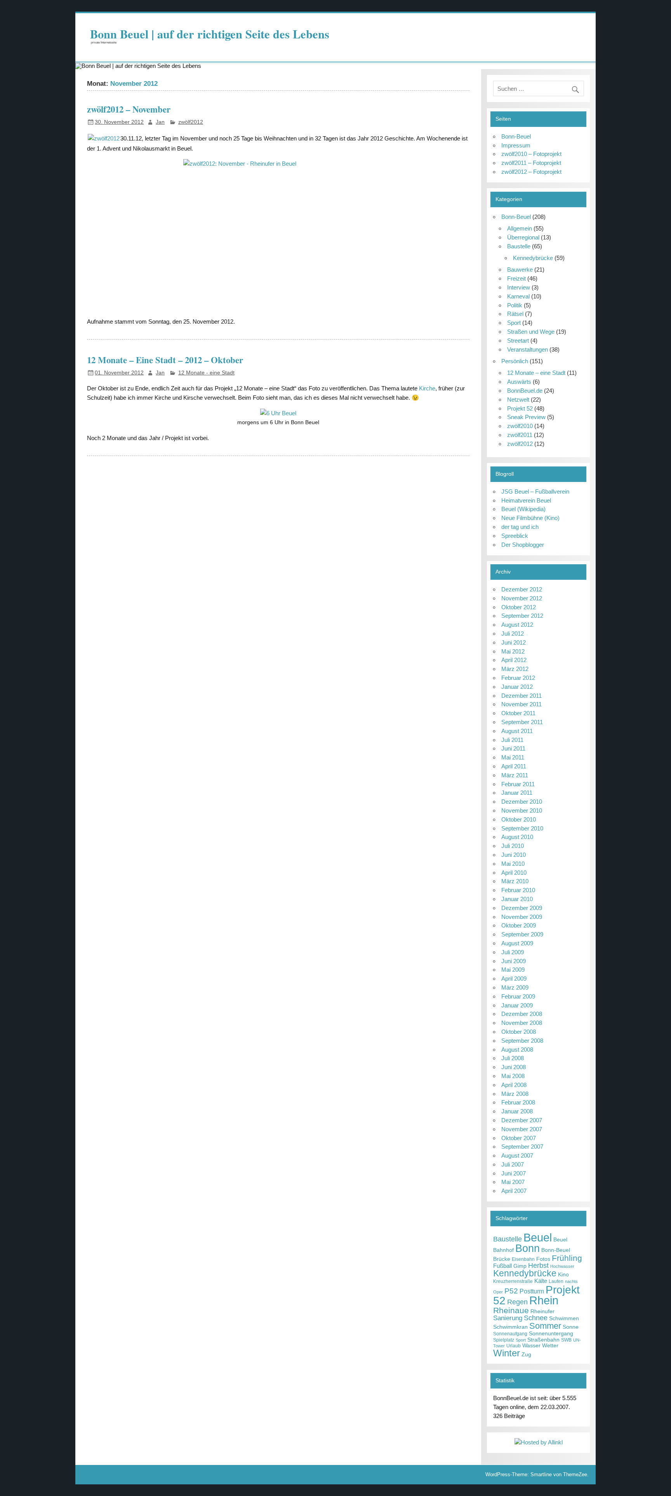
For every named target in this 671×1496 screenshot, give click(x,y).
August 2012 (517, 624)
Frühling (567, 1257)
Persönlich (514, 361)
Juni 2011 (513, 748)
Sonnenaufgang (510, 1334)
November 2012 (521, 598)
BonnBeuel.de (524, 390)
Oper (498, 1292)
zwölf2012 (190, 122)
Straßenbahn (543, 1340)
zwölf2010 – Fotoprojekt (531, 154)
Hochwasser (562, 1266)
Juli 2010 (512, 845)
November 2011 (521, 704)
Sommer (545, 1326)
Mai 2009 (513, 969)
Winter (506, 1353)
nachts (571, 1281)
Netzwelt (518, 399)
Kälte (540, 1281)
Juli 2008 (512, 1058)
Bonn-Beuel (516, 136)
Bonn (527, 1248)
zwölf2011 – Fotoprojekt (531, 162)
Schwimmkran (510, 1327)
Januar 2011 (516, 792)
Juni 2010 (513, 854)
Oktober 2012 (518, 607)
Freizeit (516, 278)
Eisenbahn (523, 1259)
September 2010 (522, 828)
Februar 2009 (518, 996)
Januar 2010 (517, 899)
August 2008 (517, 1049)
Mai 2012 (513, 651)
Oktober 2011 (518, 713)
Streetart (518, 340)
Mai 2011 (512, 757)
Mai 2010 (513, 863)
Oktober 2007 (518, 1138)
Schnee (536, 1318)
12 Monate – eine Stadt (536, 372)
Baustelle (518, 246)
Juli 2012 (512, 633)
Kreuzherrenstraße (513, 1281)
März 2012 (514, 669)
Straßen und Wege (531, 331)
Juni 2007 (513, 1173)
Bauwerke (520, 269)
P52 (511, 1291)
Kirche (427, 388)
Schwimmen (564, 1318)
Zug (526, 1354)
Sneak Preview (526, 417)
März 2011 (514, 775)
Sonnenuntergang (551, 1334)
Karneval (518, 296)
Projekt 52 (520, 408)
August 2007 (517, 1155)
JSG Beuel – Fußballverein (535, 491)
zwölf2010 (520, 426)
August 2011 (517, 731)
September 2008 (522, 1040)
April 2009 (514, 978)
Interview (518, 287)
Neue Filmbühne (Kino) (530, 518)
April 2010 (514, 872)
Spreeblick (514, 535)
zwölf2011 (519, 435)
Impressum (515, 145)
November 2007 (521, 1129)
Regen (517, 1302)
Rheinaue (511, 1310)
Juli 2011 (512, 740)
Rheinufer (542, 1311)
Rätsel (515, 313)
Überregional (523, 237)
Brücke (501, 1259)
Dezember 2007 (521, 1120)
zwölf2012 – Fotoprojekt (531, 171)
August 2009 (517, 943)
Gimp (520, 1266)
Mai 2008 (513, 1076)
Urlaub (513, 1346)
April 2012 (514, 660)
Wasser (531, 1346)
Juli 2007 (512, 1164)
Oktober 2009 (518, 925)
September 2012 (522, 615)
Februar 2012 (518, 677)
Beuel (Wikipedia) (523, 509)
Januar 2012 (517, 686)
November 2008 (521, 1022)
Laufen (556, 1281)
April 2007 (514, 1190)
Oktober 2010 (518, 819)
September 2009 (522, 934)
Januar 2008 (517, 1111)
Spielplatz (503, 1340)
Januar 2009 (517, 1005)
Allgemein (519, 228)
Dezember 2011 (521, 695)
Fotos (543, 1259)
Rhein (543, 1300)
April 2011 (513, 766)
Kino (563, 1275)
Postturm (532, 1291)
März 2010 (514, 881)
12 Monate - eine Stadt (206, 373)
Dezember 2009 (521, 908)
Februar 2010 (518, 890)
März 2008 (514, 1093)
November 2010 (521, 810)
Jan (160, 122)
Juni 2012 (513, 642)
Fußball (502, 1265)
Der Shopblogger (522, 544)
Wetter (550, 1346)
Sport (514, 322)
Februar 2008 (518, 1102)
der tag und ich (520, 527)
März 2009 (514, 987)
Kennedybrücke (533, 258)
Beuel (537, 1237)
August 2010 (517, 837)
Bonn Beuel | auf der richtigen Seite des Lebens (209, 33)
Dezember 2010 (521, 801)
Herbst (538, 1265)
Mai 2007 (513, 1182)
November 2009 (521, 917)
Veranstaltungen (527, 349)
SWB (566, 1340)
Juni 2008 (513, 1067)
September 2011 (522, 722)
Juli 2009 (512, 952)
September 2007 (522, 1146)
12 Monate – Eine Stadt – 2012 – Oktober (165, 360)
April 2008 (514, 1085)
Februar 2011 (518, 784)
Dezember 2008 (521, 1014)
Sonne (571, 1327)
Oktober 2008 (518, 1031)
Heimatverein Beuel (526, 500)
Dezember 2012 (521, 589)
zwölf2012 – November (128, 109)
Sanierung (507, 1318)
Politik (514, 305)
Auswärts (519, 381)
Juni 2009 (513, 961)
